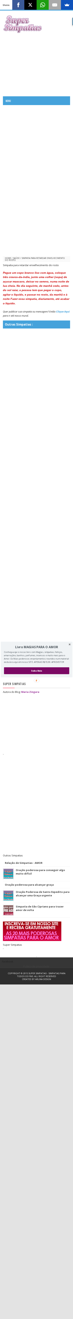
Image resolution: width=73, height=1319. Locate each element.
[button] (36, 647)
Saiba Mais (36, 670)
